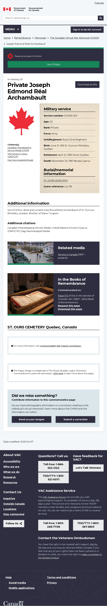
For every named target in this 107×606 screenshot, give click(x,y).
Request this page (69, 305)
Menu (10, 29)
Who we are (11, 466)
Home (7, 38)
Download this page (70, 309)
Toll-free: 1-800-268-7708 (53, 525)
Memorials (40, 38)
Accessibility (11, 461)
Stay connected (13, 514)
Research (9, 477)
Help (9, 577)
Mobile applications (22, 588)
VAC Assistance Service (54, 497)
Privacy (52, 582)
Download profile (87, 84)
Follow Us (15, 524)
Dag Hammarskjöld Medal (20, 160)
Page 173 (63, 295)
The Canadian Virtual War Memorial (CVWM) (74, 38)
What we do (11, 472)
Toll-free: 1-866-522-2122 (53, 466)
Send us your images (31, 419)
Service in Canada (67, 254)
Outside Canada (14, 503)
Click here (58, 373)
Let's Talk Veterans (88, 467)
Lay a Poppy (53, 64)
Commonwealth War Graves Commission (60, 346)
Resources (10, 482)
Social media (17, 582)
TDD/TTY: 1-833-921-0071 (53, 477)
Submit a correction (75, 419)
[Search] (101, 18)
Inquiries (9, 498)
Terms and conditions (61, 577)
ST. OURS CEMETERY (56, 180)
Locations (9, 509)
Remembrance (22, 38)
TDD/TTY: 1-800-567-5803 (88, 525)
